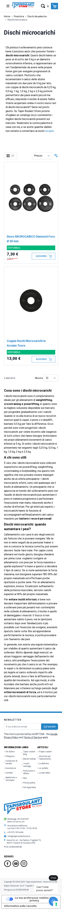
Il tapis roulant (45, 751)
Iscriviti (51, 726)
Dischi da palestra (37, 16)
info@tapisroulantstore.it (19, 836)
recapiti (49, 131)
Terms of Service (32, 737)
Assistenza (10, 768)
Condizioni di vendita (11, 762)
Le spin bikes (44, 773)
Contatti (9, 773)
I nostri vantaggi (27, 764)
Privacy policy (29, 783)
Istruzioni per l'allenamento (45, 757)
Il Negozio (9, 756)
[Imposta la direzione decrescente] (56, 156)
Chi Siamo (10, 751)
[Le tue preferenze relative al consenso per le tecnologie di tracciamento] (56, 904)
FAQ (25, 778)
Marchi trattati (29, 759)
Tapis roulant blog (29, 752)
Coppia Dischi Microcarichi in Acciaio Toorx (26, 343)
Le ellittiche (44, 763)
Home (7, 16)
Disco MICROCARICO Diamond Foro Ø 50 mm (31, 239)
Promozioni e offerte (29, 772)
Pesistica (19, 16)
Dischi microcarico (17, 19)
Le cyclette (43, 768)
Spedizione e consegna (11, 778)
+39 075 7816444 (15, 832)
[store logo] (23, 5)
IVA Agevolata (29, 787)
